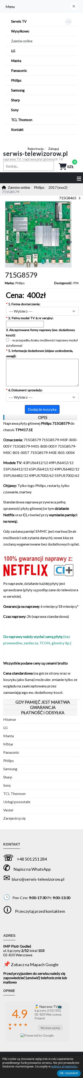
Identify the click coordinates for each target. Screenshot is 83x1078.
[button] (73, 6)
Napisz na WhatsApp (32, 869)
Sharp (7, 777)
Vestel (8, 810)
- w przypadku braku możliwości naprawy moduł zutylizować (42, 342)
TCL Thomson (14, 793)
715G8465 (67, 198)
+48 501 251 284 (32, 859)
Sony (7, 785)
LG (5, 727)
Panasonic (11, 752)
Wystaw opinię (50, 1028)
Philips (20, 283)
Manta (8, 736)
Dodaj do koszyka (42, 409)
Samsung (10, 769)
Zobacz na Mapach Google (35, 964)
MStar (8, 744)
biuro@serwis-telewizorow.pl (38, 879)
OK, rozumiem (69, 1073)
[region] (40, 417)
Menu (10, 6)
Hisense (9, 719)
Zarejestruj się (14, 818)
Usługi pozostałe (16, 802)
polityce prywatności (64, 1066)
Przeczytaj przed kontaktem (40, 911)
